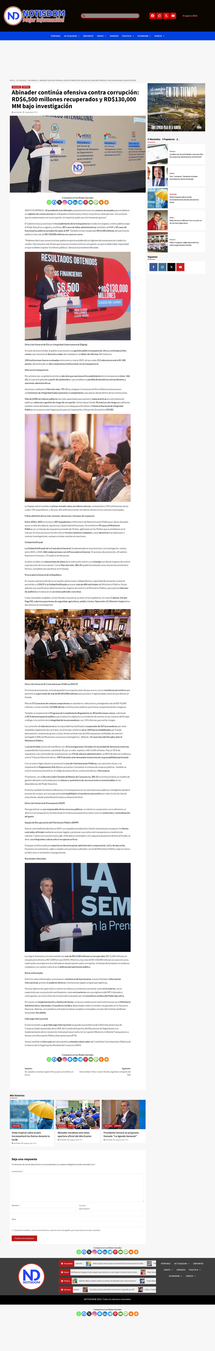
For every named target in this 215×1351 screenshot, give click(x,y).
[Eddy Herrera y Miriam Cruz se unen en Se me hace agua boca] (158, 220)
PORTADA (55, 36)
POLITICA (126, 36)
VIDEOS (158, 36)
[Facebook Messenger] (70, 202)
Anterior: (49, 1071)
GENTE (100, 36)
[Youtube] (173, 16)
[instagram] (162, 267)
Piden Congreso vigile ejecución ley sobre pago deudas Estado (184, 243)
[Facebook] (152, 16)
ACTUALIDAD (70, 36)
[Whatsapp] (49, 202)
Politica (172, 174)
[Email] (90, 202)
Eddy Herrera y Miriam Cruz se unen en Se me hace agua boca (186, 221)
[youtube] (180, 267)
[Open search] (83, 16)
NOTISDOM (18, 112)
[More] (106, 202)
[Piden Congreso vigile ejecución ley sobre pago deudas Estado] (158, 242)
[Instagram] (159, 16)
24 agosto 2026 (28, 1143)
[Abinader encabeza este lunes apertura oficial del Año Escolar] (78, 1114)
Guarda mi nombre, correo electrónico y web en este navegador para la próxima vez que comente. (57, 1230)
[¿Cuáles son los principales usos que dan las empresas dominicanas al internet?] (158, 154)
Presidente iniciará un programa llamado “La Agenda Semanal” (121, 1134)
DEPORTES (88, 36)
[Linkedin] (75, 202)
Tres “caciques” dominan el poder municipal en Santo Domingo (184, 177)
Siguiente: (105, 1071)
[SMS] (96, 202)
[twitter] (171, 267)
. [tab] (178, 139)
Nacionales (16, 87)
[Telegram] (80, 202)
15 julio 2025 (29, 112)
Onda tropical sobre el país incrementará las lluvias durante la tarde (31, 1136)
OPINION (114, 36)
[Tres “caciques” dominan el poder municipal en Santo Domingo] (158, 176)
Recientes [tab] (154, 139)
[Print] (101, 202)
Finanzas (172, 152)
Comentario (17, 1171)
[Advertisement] (107, 59)
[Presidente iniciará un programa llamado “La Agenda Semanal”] (124, 1114)
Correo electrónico (84, 1207)
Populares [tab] (169, 139)
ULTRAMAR (142, 36)
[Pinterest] (85, 202)
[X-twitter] (166, 16)
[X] (59, 202)
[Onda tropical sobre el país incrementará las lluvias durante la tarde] (32, 1114)
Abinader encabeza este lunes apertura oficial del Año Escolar (75, 1134)
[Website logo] (39, 15)
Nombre (16, 1205)
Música (172, 218)
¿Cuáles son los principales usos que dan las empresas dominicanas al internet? (186, 155)
